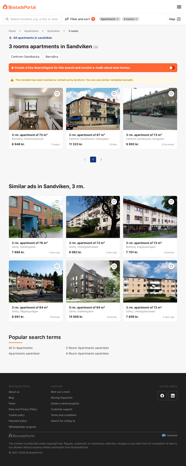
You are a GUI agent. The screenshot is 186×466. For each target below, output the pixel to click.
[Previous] (85, 159)
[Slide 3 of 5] (36, 127)
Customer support (61, 409)
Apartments (31, 30)
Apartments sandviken (24, 353)
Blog (11, 397)
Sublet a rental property (65, 403)
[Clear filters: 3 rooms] (136, 19)
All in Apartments (21, 348)
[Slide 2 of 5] (34, 127)
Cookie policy (17, 415)
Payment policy (18, 420)
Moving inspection (61, 397)
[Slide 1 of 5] (31, 127)
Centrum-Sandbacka (25, 56)
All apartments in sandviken (32, 38)
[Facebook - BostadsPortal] (162, 395)
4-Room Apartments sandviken (87, 353)
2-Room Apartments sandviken (87, 348)
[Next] (101, 159)
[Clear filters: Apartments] (117, 19)
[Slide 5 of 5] (40, 127)
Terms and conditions (63, 415)
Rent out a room (60, 391)
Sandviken (53, 30)
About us (14, 391)
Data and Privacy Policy (23, 409)
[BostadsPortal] (19, 7)
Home (12, 30)
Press (12, 403)
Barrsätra (52, 56)
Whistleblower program (22, 426)
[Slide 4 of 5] (38, 127)
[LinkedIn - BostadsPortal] (172, 395)
